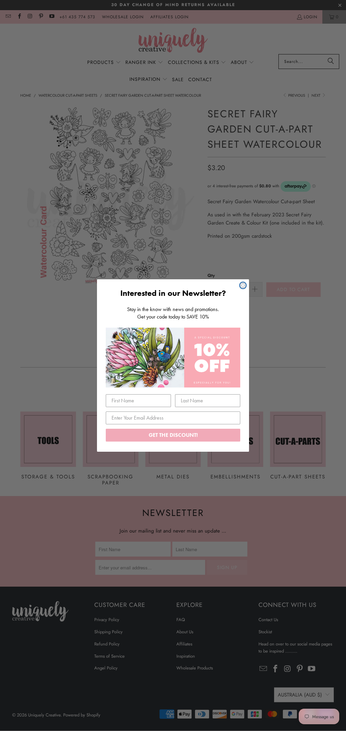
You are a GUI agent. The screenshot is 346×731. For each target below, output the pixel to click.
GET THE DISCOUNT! (173, 435)
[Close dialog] (243, 285)
